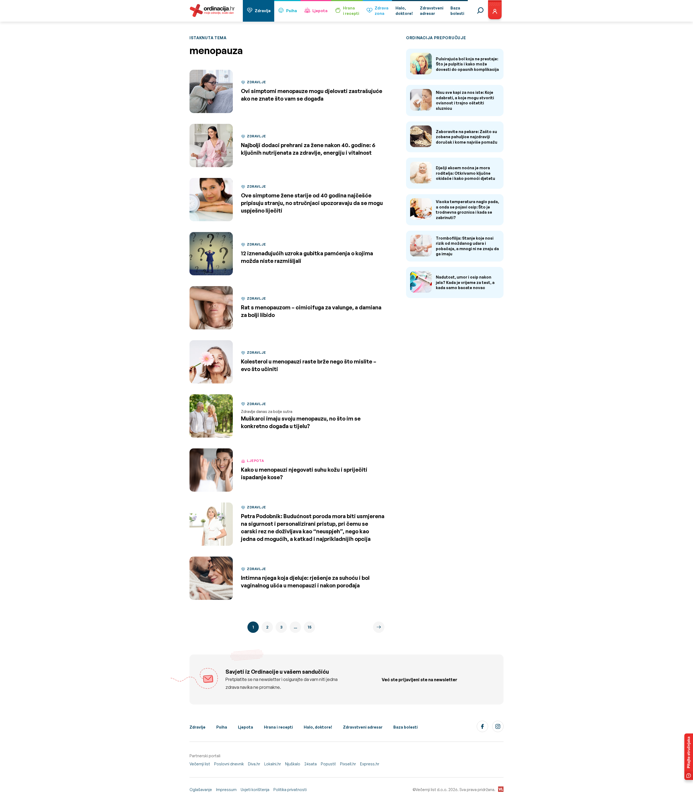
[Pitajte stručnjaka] (688, 756)
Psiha (291, 10)
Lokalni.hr (272, 764)
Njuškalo (292, 764)
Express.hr (369, 764)
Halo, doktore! (318, 727)
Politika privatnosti (290, 789)
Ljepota (320, 10)
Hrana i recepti (278, 727)
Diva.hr (254, 764)
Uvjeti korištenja (255, 789)
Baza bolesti (405, 727)
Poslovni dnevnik (229, 764)
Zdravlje (263, 10)
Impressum (226, 789)
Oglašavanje (200, 789)
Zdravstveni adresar (363, 727)
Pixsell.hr (348, 764)
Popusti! (328, 764)
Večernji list (199, 764)
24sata (310, 764)
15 (310, 627)
